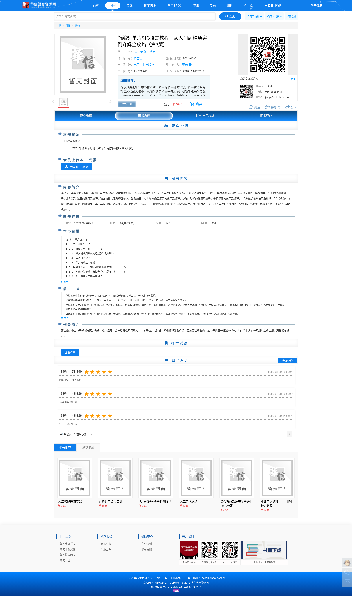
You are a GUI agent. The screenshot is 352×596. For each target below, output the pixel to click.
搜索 (231, 16)
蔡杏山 (138, 58)
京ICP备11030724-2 (155, 582)
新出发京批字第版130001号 (187, 587)
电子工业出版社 (144, 65)
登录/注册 (316, 5)
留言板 (248, 5)
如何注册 (65, 560)
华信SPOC (175, 5)
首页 (96, 5)
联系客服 (147, 549)
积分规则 (147, 543)
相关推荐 (65, 447)
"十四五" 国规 (272, 5)
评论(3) (275, 107)
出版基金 (106, 549)
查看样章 (70, 352)
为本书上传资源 (79, 167)
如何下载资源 (274, 16)
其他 (58, 25)
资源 (130, 5)
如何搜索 (291, 16)
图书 (113, 5)
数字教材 (150, 5)
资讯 (196, 5)
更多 (293, 78)
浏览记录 (88, 447)
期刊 (230, 5)
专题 (213, 5)
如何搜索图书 (67, 554)
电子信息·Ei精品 (144, 52)
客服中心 (106, 543)
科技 (68, 25)
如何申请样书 (254, 16)
